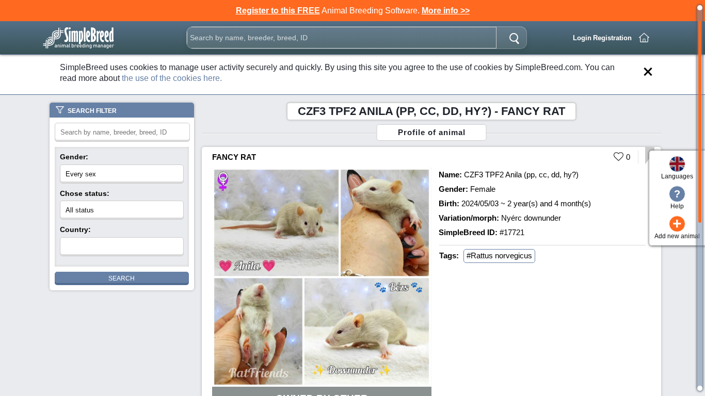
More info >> (446, 10)
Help (677, 199)
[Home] (644, 37)
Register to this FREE (278, 10)
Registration (612, 38)
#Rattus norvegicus (499, 255)
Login (582, 38)
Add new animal (677, 228)
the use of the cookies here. (172, 78)
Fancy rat (234, 157)
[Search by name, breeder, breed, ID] (514, 37)
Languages (677, 176)
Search (121, 278)
